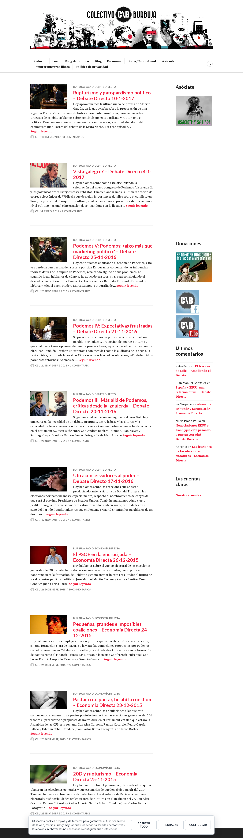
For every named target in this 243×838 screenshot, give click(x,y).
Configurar (198, 824)
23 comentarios (80, 664)
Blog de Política (77, 61)
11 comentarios (80, 739)
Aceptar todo (144, 825)
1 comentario (79, 365)
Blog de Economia (108, 61)
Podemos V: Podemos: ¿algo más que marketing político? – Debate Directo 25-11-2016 (113, 251)
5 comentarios (80, 519)
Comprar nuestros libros (51, 67)
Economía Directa (107, 548)
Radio (37, 61)
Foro (55, 61)
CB (37, 136)
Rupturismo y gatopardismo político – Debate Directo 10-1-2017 (112, 95)
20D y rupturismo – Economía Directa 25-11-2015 (105, 776)
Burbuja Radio (83, 86)
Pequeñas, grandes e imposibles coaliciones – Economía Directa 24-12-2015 (110, 629)
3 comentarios (73, 136)
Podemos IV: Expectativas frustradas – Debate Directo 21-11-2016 (112, 328)
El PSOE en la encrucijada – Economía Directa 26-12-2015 (106, 557)
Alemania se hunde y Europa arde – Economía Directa (194, 408)
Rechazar (171, 824)
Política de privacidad (92, 67)
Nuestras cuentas (188, 495)
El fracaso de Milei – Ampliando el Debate (193, 370)
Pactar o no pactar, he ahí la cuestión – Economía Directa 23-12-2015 (112, 702)
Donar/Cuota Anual (141, 61)
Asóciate (168, 61)
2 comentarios (72, 211)
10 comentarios (80, 589)
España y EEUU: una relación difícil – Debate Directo (193, 392)
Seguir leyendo (41, 131)
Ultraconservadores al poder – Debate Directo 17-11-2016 (106, 478)
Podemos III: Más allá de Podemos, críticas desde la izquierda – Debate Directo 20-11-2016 (111, 405)
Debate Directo (105, 86)
